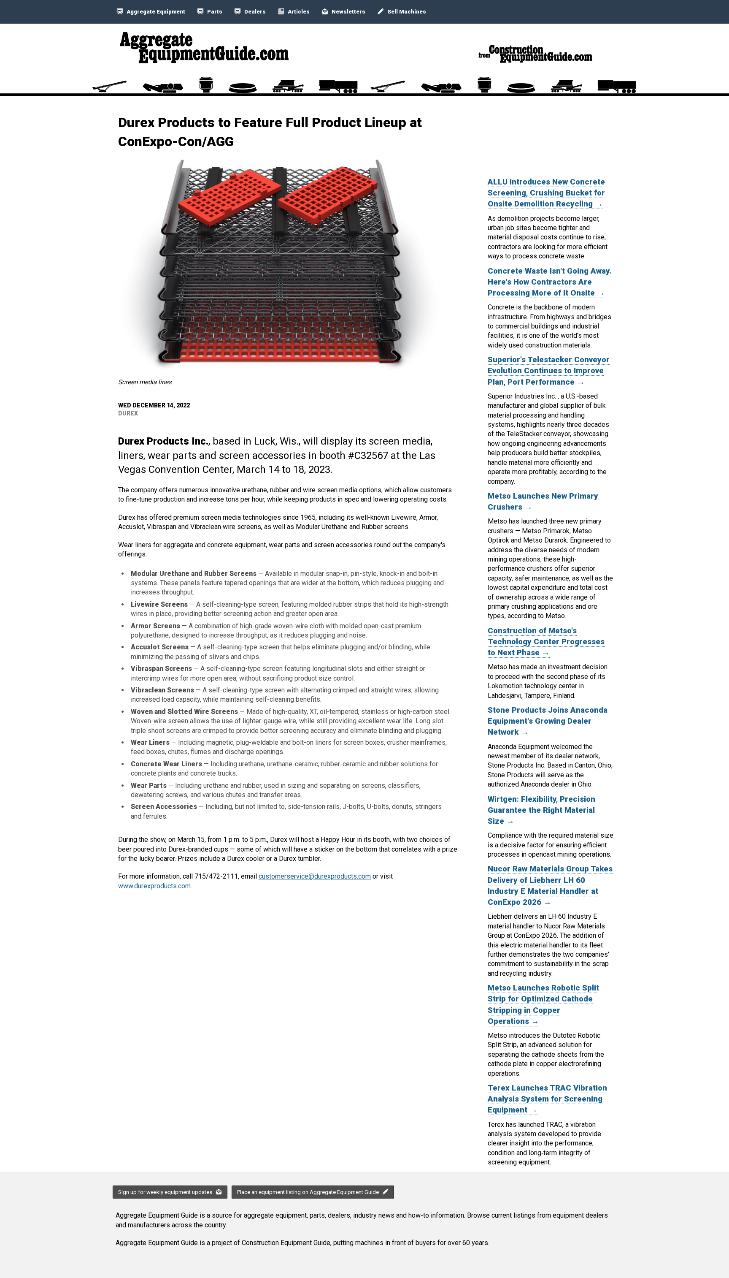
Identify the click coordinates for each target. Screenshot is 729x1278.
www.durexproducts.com (154, 886)
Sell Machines (406, 11)
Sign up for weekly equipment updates (165, 1192)
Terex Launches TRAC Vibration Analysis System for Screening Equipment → (547, 1099)
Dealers (254, 11)
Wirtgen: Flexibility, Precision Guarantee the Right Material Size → (541, 810)
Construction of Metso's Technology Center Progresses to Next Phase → (546, 641)
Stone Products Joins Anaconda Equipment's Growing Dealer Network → (548, 721)
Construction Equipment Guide (286, 1243)
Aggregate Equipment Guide (157, 1243)
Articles (298, 11)
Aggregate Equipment (155, 11)
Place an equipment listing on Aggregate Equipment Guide (308, 1192)
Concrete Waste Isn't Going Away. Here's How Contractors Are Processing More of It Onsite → (549, 282)
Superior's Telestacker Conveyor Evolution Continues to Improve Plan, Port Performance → (549, 370)
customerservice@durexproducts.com (315, 876)
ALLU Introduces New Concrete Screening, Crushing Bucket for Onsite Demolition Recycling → (546, 193)
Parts (214, 11)
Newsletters (347, 11)
